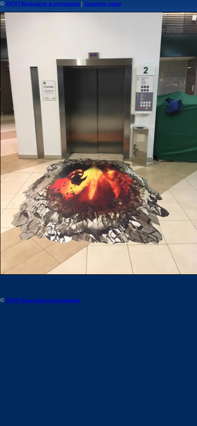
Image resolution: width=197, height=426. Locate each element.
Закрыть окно (102, 3)
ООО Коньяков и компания (43, 3)
